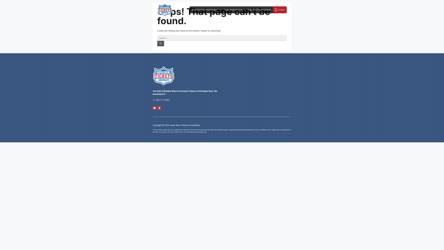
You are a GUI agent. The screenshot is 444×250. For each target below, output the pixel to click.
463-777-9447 (163, 100)
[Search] (160, 43)
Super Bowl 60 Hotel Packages (204, 10)
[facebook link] (159, 108)
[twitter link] (154, 108)
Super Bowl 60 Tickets (234, 10)
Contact (281, 10)
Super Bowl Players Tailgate (259, 10)
